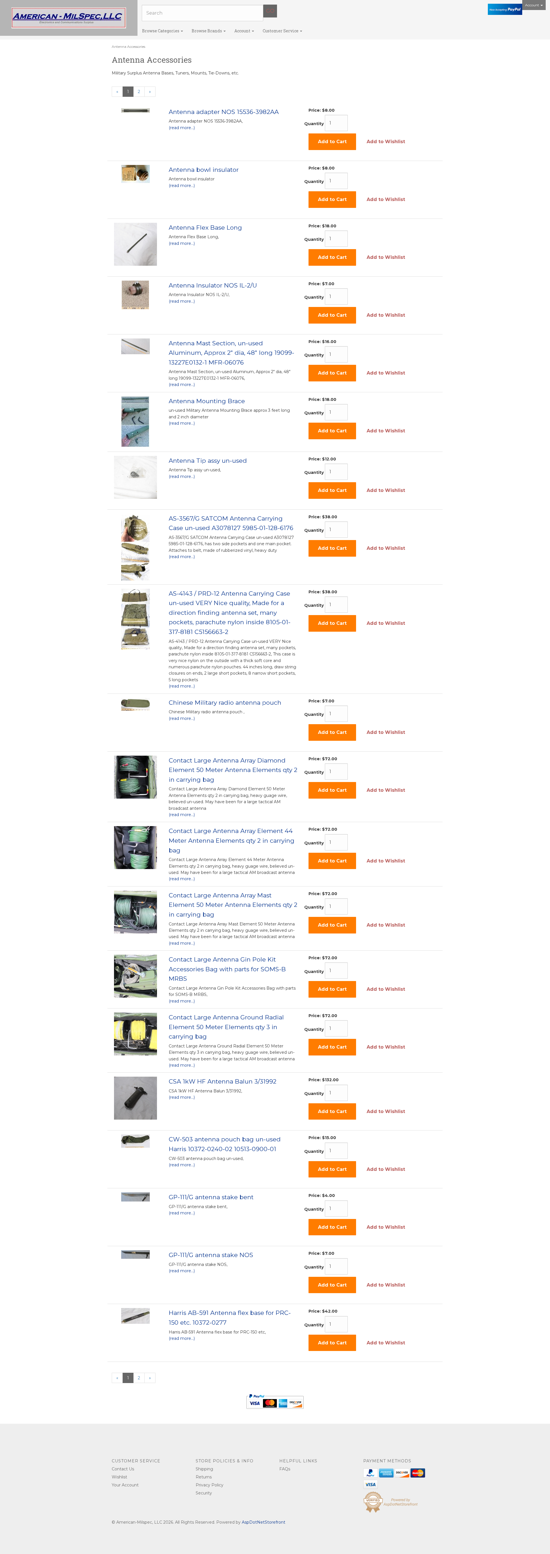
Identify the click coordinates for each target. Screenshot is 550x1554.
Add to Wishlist (386, 141)
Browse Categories (161, 31)
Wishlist (119, 1477)
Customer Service (281, 31)
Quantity (314, 123)
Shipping (204, 1469)
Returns (204, 1477)
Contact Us (123, 1469)
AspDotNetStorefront (263, 1522)
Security (204, 1493)
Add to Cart (332, 141)
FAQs (284, 1469)
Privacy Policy (209, 1485)
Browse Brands (207, 31)
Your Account (125, 1485)
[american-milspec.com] (69, 17)
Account (532, 5)
